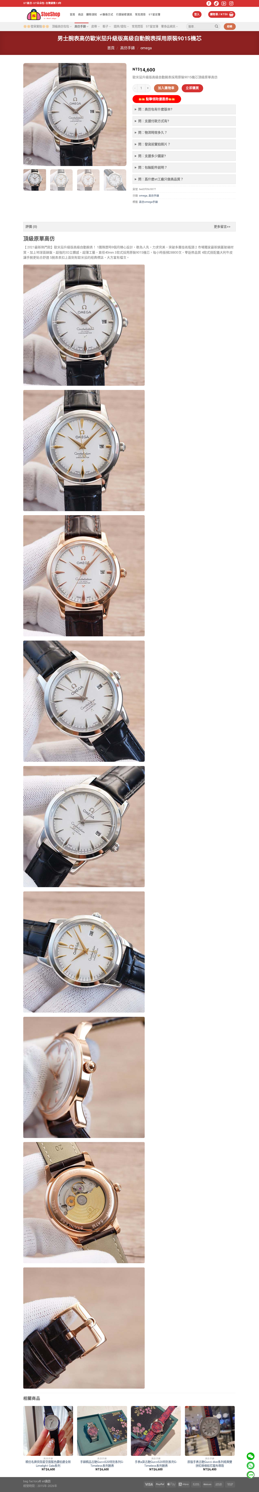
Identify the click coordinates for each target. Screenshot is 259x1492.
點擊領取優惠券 (157, 99)
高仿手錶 (80, 26)
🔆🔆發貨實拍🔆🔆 (36, 26)
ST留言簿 (154, 14)
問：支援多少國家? (152, 156)
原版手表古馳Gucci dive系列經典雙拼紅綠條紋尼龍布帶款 (209, 1464)
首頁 (72, 14)
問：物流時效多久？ (152, 132)
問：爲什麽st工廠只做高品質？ (161, 179)
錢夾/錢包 (120, 26)
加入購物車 (166, 88)
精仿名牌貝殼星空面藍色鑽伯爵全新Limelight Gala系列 (48, 1464)
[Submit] (216, 26)
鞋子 (105, 26)
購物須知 (91, 14)
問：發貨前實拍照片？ (154, 144)
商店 (81, 14)
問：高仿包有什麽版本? (155, 109)
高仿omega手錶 (148, 201)
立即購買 (192, 88)
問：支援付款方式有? (153, 121)
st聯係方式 (106, 14)
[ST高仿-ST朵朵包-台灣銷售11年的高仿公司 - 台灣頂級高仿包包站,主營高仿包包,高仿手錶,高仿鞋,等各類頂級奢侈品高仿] (43, 14)
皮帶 (94, 26)
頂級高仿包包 (60, 26)
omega (146, 48)
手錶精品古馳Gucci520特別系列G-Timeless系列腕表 (102, 1464)
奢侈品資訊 (168, 26)
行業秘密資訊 (124, 14)
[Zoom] (29, 161)
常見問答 (140, 14)
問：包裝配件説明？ (152, 167)
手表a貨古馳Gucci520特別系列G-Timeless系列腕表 (156, 1464)
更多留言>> (222, 227)
